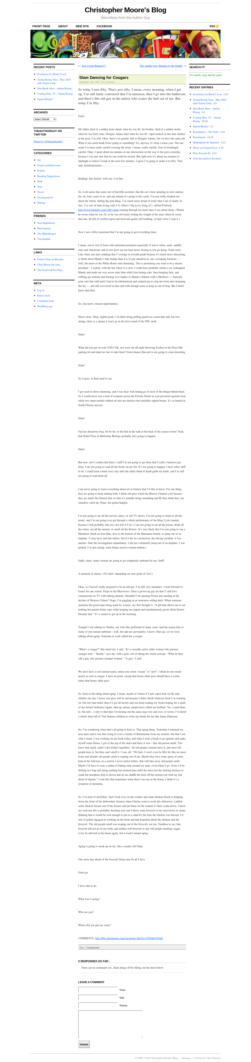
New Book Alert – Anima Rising (54, 88)
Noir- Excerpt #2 (201, 153)
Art (39, 160)
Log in (40, 290)
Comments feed (45, 301)
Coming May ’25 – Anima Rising (55, 93)
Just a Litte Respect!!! (94, 66)
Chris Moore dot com (48, 264)
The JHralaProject (46, 233)
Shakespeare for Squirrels (206, 142)
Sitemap (186, 1058)
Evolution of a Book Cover (51, 74)
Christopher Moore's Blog (125, 10)
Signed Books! (45, 99)
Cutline (198, 1058)
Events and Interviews (49, 165)
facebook (104, 26)
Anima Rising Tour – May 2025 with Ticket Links (54, 81)
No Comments (108, 81)
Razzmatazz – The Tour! (206, 132)
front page (41, 26)
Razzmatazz (199, 137)
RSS (212, 26)
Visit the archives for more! (207, 158)
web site (82, 26)
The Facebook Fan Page (50, 270)
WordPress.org (44, 306)
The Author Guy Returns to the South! (161, 66)
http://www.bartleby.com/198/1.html (98, 210)
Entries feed (43, 295)
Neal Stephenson (46, 223)
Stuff (39, 181)
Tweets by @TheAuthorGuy (48, 141)
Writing (41, 202)
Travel (40, 192)
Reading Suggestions (48, 176)
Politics (41, 170)
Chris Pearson (213, 1058)
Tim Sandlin (43, 239)
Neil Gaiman (44, 228)
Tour (39, 186)
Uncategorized (45, 197)
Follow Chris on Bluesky (50, 259)
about (63, 26)
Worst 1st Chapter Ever (205, 147)
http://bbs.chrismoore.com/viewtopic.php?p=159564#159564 (129, 938)
